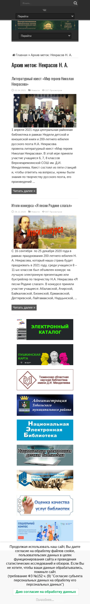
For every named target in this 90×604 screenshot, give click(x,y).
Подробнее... (45, 599)
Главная (21, 55)
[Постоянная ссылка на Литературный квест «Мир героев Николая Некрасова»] (45, 126)
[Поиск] (75, 3)
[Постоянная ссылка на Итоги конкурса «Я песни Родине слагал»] (45, 247)
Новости (35, 90)
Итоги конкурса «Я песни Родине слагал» (42, 205)
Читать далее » (24, 191)
